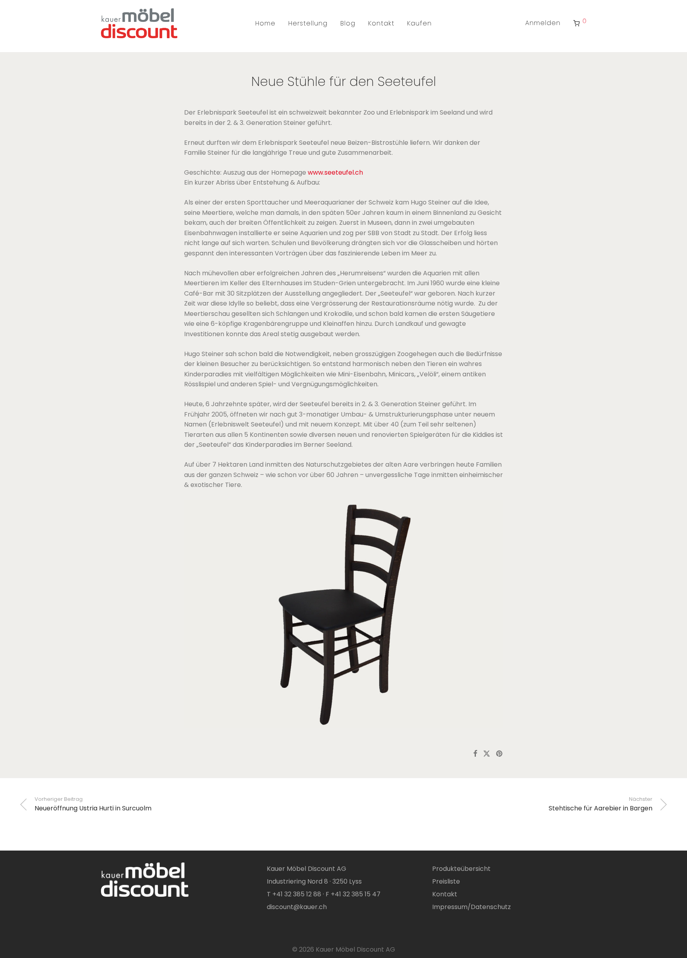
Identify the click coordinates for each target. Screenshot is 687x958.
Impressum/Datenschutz (471, 906)
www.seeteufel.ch (335, 172)
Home (265, 23)
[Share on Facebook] (475, 754)
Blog (347, 23)
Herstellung (308, 23)
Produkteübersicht (461, 868)
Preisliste (446, 881)
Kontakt (381, 23)
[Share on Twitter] (486, 754)
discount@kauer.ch (297, 906)
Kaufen (419, 23)
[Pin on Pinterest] (499, 754)
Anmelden (543, 22)
